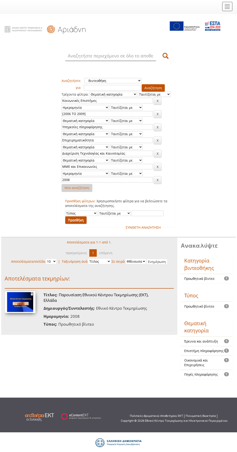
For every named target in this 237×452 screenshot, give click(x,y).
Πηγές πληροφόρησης (201, 374)
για (78, 87)
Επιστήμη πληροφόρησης (204, 351)
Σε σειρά (118, 261)
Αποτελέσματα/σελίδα (28, 261)
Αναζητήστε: (71, 80)
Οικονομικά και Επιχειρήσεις (196, 362)
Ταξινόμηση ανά (74, 261)
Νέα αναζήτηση (77, 188)
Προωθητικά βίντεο (199, 278)
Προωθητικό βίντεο (199, 306)
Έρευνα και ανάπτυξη (201, 341)
